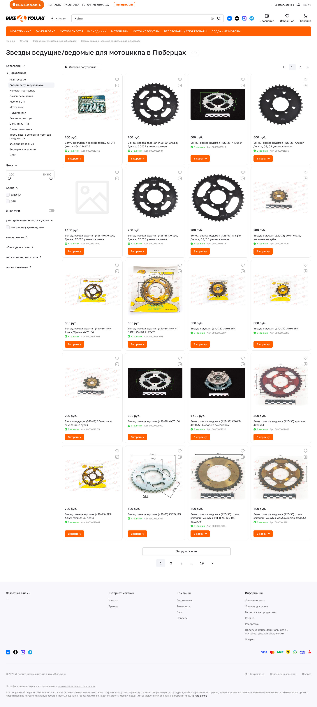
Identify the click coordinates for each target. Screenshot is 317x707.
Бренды (113, 606)
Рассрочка (252, 623)
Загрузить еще (186, 551)
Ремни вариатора (21, 118)
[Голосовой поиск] (212, 18)
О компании (184, 600)
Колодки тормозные (22, 90)
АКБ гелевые (18, 79)
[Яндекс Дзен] (237, 18)
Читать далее (199, 695)
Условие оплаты (255, 600)
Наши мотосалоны (28, 4)
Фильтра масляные (22, 143)
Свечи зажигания (21, 129)
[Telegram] (251, 18)
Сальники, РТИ (19, 123)
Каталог (113, 600)
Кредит (249, 618)
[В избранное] (117, 79)
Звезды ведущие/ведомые (27, 85)
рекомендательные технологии (76, 686)
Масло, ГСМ (17, 101)
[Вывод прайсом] (307, 67)
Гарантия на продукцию (260, 612)
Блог (179, 612)
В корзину (74, 158)
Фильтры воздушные (23, 149)
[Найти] (219, 18)
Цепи (13, 154)
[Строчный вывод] (299, 67)
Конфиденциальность (283, 673)
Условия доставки (256, 606)
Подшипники (18, 112)
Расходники (18, 72)
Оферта (250, 639)
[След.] (212, 563)
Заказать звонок (284, 4)
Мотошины (16, 107)
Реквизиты (184, 606)
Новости (182, 618)
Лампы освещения (21, 96)
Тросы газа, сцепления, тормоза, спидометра (31, 136)
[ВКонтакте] (229, 18)
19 (202, 563)
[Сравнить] (117, 85)
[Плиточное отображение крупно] (284, 67)
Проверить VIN (124, 4)
